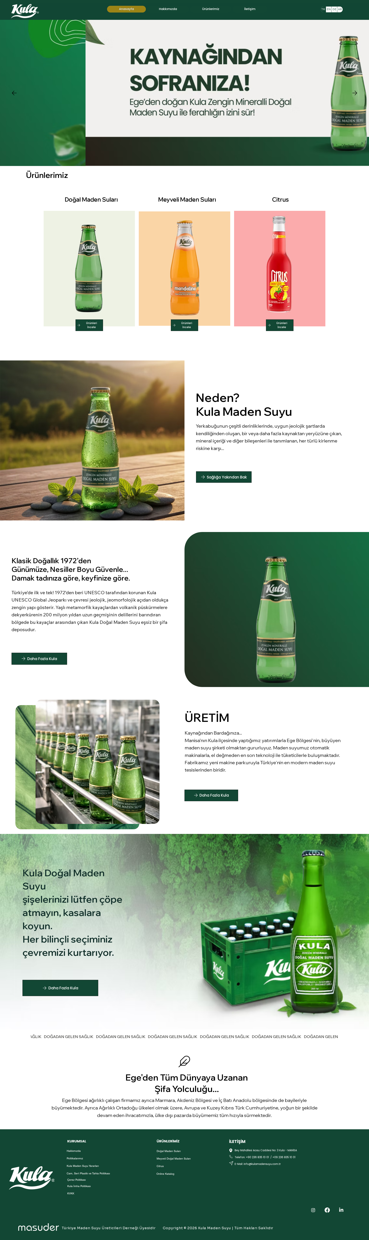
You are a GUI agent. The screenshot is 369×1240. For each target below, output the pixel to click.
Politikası (80, 1179)
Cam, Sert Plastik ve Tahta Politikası (88, 1173)
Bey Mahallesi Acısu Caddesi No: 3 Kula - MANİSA (266, 1150)
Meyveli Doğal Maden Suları (174, 1158)
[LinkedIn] (341, 1210)
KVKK (70, 1193)
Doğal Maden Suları (91, 199)
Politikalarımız (75, 1158)
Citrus (280, 199)
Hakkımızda (74, 1150)
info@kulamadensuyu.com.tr (262, 1164)
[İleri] (355, 93)
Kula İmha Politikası (79, 1186)
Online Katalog (165, 1173)
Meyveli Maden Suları (187, 199)
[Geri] (14, 93)
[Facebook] (327, 1210)
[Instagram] (313, 1210)
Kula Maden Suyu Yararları (83, 1165)
